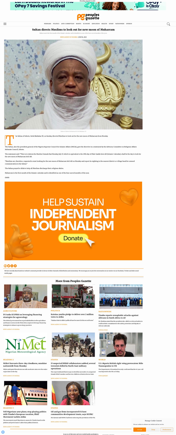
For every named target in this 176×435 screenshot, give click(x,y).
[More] (15, 265)
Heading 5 (8, 408)
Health (104, 23)
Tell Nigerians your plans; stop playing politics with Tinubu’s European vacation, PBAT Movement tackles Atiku (24, 414)
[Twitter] (8, 265)
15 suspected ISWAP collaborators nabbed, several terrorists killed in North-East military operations (73, 366)
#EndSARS (47, 23)
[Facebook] (5, 265)
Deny (153, 430)
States (54, 360)
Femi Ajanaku (103, 376)
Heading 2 (8, 360)
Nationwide (119, 23)
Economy (86, 23)
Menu (9, 24)
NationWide (105, 312)
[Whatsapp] (11, 265)
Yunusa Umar (103, 330)
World (102, 360)
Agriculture (10, 311)
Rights (78, 23)
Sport (111, 23)
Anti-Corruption (67, 23)
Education (96, 23)
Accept (139, 430)
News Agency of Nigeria (68, 37)
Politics (56, 23)
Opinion (129, 23)
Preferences (167, 430)
